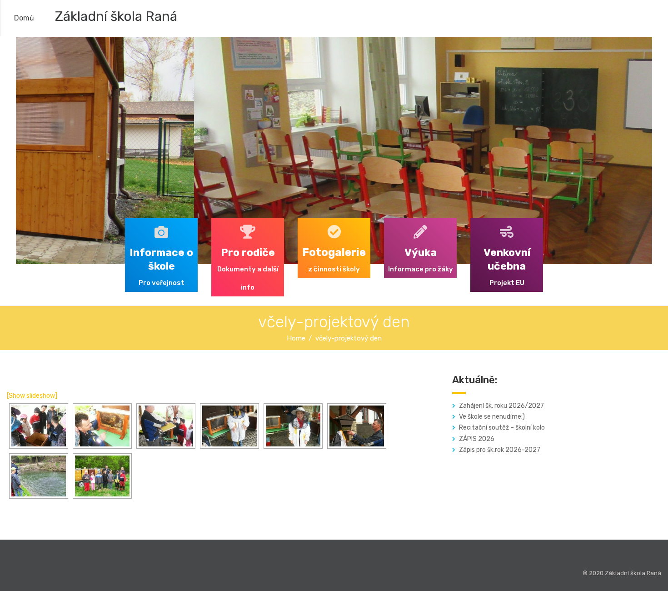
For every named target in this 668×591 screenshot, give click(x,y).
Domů (24, 18)
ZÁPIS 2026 (476, 439)
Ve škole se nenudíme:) (492, 417)
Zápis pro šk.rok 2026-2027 (499, 450)
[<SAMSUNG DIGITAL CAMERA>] (229, 426)
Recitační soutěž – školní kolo (502, 427)
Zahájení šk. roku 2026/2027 (501, 406)
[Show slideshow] (32, 396)
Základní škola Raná (116, 16)
